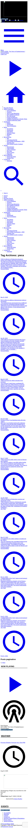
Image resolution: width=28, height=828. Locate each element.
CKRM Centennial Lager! (14, 120)
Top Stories (10, 128)
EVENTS (4, 806)
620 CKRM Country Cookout (15, 144)
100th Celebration (9, 109)
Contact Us (7, 159)
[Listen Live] (14, 684)
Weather (9, 134)
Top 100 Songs (11, 116)
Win (8, 138)
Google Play (10, 158)
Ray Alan (9, 151)
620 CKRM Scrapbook (13, 114)
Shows (6, 145)
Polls (8, 135)
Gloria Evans (10, 147)
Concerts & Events (12, 140)
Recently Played (8, 107)
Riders (8, 123)
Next (4, 662)
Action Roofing (18, 799)
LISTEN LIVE (4, 19)
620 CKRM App (8, 155)
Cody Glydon (10, 148)
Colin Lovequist (11, 149)
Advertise (9, 161)
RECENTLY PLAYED (7, 729)
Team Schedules (11, 126)
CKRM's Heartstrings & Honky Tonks (17, 119)
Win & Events (7, 137)
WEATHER (5, 736)
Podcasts (9, 154)
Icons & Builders (11, 110)
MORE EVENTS (5, 810)
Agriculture (10, 131)
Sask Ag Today (11, 133)
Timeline (9, 112)
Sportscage (7, 121)
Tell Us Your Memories (13, 113)
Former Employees (12, 117)
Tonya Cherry (10, 152)
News (5, 127)
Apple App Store (11, 156)
